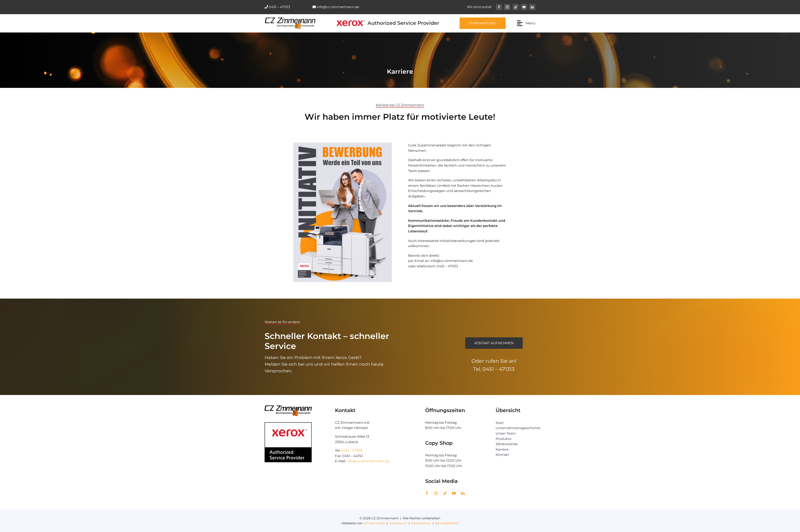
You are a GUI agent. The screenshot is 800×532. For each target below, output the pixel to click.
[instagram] (507, 7)
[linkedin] (532, 7)
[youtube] (524, 7)
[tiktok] (515, 7)
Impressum (398, 523)
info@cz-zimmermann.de (338, 7)
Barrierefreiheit (447, 523)
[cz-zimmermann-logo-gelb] (290, 19)
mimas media (374, 523)
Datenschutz (421, 523)
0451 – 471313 (279, 7)
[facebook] (499, 7)
